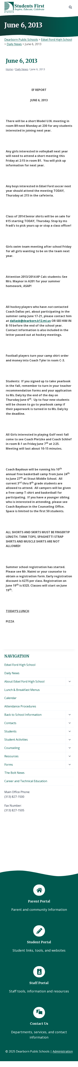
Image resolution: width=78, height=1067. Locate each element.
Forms (8, 765)
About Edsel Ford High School (24, 681)
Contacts (10, 723)
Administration (63, 1051)
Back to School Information (23, 715)
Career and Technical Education (25, 781)
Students (10, 731)
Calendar (10, 698)
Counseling (12, 748)
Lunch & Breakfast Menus (22, 690)
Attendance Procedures (20, 706)
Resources (11, 756)
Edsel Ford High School (19, 665)
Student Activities (16, 740)
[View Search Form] (70, 7)
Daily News (11, 673)
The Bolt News (14, 773)
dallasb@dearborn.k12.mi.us (30, 321)
